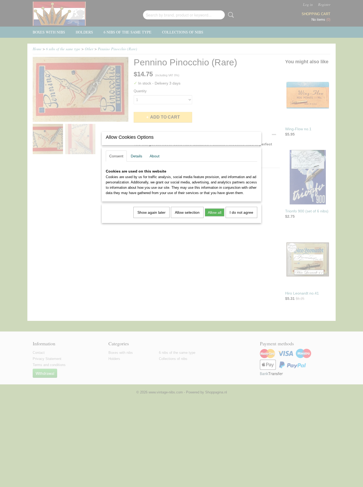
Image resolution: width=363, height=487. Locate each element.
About (154, 156)
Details (136, 156)
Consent (116, 156)
